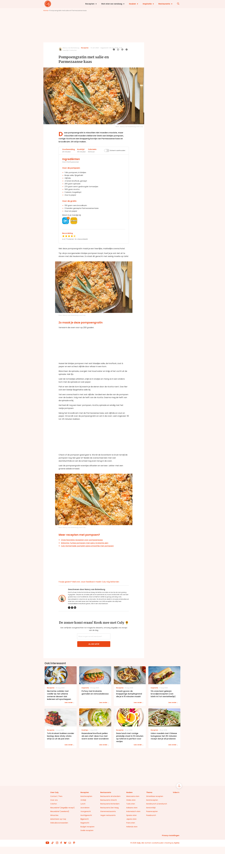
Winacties (54, 815)
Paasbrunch (151, 815)
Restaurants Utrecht (108, 800)
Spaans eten (131, 815)
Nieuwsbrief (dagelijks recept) (62, 807)
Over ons (54, 800)
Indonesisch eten (133, 811)
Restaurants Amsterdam (110, 796)
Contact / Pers (56, 796)
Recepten (89, 4)
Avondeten (85, 807)
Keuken (132, 4)
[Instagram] (72, 607)
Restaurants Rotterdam (110, 804)
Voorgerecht (86, 811)
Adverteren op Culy (58, 819)
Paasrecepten (152, 811)
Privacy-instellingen (170, 835)
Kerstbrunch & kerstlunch (156, 804)
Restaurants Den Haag (109, 807)
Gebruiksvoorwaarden (59, 823)
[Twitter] (69, 607)
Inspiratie (147, 4)
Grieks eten (131, 800)
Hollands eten (131, 826)
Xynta (176, 843)
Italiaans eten (131, 807)
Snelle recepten (87, 830)
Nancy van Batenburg (71, 48)
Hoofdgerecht (86, 815)
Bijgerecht (85, 819)
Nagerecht (85, 823)
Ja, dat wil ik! (93, 644)
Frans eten (130, 823)
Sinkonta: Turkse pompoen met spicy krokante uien (84, 543)
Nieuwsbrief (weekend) (59, 811)
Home (45, 10)
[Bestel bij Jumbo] (74, 220)
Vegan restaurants (108, 815)
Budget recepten (87, 826)
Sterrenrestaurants (108, 811)
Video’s (176, 792)
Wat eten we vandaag (111, 4)
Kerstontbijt (151, 807)
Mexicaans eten (132, 796)
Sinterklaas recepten (154, 796)
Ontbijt (83, 800)
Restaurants (164, 4)
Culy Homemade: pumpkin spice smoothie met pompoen (87, 545)
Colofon (53, 804)
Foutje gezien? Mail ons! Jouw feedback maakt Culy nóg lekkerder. (89, 581)
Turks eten (130, 804)
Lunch (83, 804)
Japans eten (131, 819)
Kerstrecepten (86, 796)
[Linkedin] (75, 607)
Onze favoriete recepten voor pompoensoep (82, 540)
